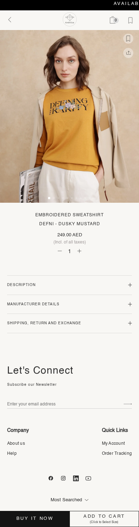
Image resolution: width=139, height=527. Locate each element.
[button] (49, 198)
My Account (113, 444)
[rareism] (69, 19)
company (18, 430)
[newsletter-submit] (128, 404)
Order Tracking (117, 454)
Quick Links (115, 430)
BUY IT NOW (34, 518)
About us (16, 444)
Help (12, 454)
